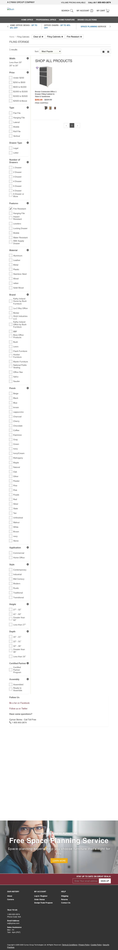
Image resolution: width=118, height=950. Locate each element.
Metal (15, 265)
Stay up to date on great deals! (94, 876)
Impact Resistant (17, 217)
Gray (15, 439)
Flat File (17, 113)
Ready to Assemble (17, 689)
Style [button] (11, 564)
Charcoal (17, 416)
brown (16, 407)
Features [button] (13, 203)
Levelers (17, 223)
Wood (16, 278)
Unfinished (18, 518)
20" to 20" (13, 65)
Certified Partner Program (17, 669)
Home (11, 37)
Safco (15, 377)
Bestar (16, 313)
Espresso (17, 435)
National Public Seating (20, 366)
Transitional (18, 597)
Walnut (16, 522)
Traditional (18, 593)
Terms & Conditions (69, 944)
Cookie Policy (96, 944)
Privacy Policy (84, 944)
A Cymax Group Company (21, 2)
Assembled (18, 684)
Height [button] (12, 604)
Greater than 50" (19, 618)
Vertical (16, 136)
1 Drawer (17, 167)
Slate (15, 508)
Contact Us (65, 902)
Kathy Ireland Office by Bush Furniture (19, 324)
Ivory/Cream (18, 453)
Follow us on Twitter (18, 708)
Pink (15, 490)
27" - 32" (17, 609)
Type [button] (11, 107)
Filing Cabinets (54, 36)
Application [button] (15, 547)
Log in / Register (40, 896)
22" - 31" (17, 641)
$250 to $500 (19, 82)
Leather (16, 260)
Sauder (16, 381)
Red (15, 499)
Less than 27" (19, 625)
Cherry (16, 421)
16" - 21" (17, 637)
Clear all (37, 36)
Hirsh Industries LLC (20, 317)
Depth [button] (12, 631)
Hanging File (19, 117)
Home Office (19, 557)
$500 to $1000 (19, 87)
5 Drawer (17, 186)
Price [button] (12, 72)
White (15, 527)
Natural (16, 467)
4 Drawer (17, 181)
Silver (15, 504)
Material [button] (13, 250)
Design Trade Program (43, 902)
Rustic (16, 588)
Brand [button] (12, 294)
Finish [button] (12, 388)
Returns (64, 899)
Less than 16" (19, 656)
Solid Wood (18, 288)
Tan (15, 513)
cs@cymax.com (13, 923)
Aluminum (17, 255)
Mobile (16, 127)
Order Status (39, 899)
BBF (15, 331)
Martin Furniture (20, 361)
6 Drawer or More (18, 195)
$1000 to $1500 (20, 91)
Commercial (18, 553)
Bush (15, 342)
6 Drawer (17, 190)
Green (16, 444)
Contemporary (19, 570)
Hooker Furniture (17, 355)
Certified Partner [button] (17, 663)
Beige (15, 393)
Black (15, 398)
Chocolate (17, 426)
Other (15, 476)
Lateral (16, 122)
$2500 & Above (20, 101)
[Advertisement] (76, 151)
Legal (15, 148)
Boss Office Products (18, 336)
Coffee (16, 430)
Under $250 (18, 78)
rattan (16, 283)
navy (15, 536)
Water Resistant (20, 237)
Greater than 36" (19, 650)
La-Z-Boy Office (20, 308)
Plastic (16, 269)
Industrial (17, 574)
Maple (16, 462)
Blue (15, 403)
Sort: (37, 51)
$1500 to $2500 (20, 96)
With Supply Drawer (18, 242)
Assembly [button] (14, 679)
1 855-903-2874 (103, 2)
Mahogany (18, 458)
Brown (16, 531)
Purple (16, 495)
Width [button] (12, 58)
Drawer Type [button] (15, 143)
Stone (16, 541)
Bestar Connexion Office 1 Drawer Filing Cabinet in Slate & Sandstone (46, 94)
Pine (15, 485)
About (9, 896)
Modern (16, 583)
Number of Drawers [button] (14, 161)
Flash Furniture (20, 351)
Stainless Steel (20, 274)
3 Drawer (17, 177)
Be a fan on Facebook (19, 702)
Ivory (15, 449)
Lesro (15, 346)
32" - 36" (17, 646)
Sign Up (105, 880)
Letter (16, 153)
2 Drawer (17, 172)
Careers (10, 899)
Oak (15, 472)
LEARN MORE (59, 860)
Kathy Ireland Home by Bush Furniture (20, 301)
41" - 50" (17, 614)
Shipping (64, 896)
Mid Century (18, 579)
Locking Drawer (20, 228)
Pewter (16, 481)
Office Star (18, 372)
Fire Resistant (73, 36)
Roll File (17, 131)
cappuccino (18, 412)
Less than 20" (15, 62)
